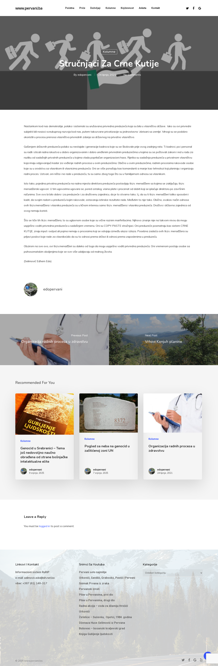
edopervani (84, 74)
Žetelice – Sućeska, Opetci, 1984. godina (105, 617)
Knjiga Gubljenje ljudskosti (96, 634)
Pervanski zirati (89, 589)
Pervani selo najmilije (93, 572)
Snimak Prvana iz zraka (94, 583)
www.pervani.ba (28, 8)
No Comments (132, 74)
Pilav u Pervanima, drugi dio (97, 600)
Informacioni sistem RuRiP (32, 572)
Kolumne (109, 51)
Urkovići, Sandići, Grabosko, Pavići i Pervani (107, 577)
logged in (44, 526)
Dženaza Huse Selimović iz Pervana (102, 622)
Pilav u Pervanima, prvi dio (96, 594)
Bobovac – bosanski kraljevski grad (102, 628)
